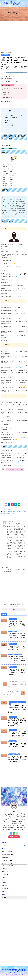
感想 (2, 513)
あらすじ (7, 122)
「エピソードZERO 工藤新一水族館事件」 (16, 72)
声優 (25, 511)
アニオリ (4, 511)
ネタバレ (15, 511)
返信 (24, 560)
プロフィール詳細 (14, 836)
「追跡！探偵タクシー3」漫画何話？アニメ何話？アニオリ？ (13, 116)
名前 (3, 588)
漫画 (4, 513)
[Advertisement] (14, 36)
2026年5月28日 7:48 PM (11, 521)
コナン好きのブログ (14, 967)
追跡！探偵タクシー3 (9, 513)
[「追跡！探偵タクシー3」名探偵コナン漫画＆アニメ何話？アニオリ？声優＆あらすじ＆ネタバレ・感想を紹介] (15, 504)
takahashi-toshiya (4, 526)
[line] (19, 504)
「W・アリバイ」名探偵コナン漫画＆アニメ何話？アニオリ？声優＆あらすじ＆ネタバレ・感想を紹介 (17, 733)
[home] (17, 833)
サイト (3, 599)
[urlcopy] (22, 504)
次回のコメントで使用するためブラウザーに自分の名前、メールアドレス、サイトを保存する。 (13, 605)
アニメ (7, 511)
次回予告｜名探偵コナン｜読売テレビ (9, 216)
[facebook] (9, 504)
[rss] (14, 833)
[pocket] (12, 504)
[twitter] (6, 504)
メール (3, 593)
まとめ (7, 127)
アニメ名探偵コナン (6, 509)
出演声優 (7, 120)
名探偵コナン (21, 511)
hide (17, 111)
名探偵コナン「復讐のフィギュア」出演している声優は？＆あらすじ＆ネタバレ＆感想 (16, 647)
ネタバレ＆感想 (9, 125)
